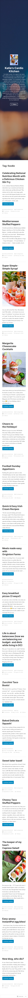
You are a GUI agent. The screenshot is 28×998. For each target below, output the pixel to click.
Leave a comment (8, 255)
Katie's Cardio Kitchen (14, 69)
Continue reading (7, 204)
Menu (15, 104)
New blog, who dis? (13, 958)
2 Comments (7, 712)
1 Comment (6, 211)
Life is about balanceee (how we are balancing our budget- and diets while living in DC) (13, 639)
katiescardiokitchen (8, 209)
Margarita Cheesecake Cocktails (9, 346)
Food (5, 581)
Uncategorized (19, 209)
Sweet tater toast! (12, 760)
